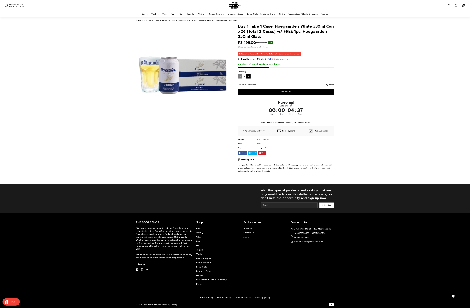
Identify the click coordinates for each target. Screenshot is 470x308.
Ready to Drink (203, 271)
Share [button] (331, 84)
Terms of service (243, 297)
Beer (198, 228)
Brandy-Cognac (204, 258)
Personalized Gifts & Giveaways (211, 279)
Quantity (242, 71)
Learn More (285, 59)
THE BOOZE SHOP (147, 222)
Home (138, 20)
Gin (198, 245)
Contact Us (248, 232)
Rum (198, 241)
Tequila (199, 249)
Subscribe (327, 205)
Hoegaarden (262, 148)
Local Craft (201, 266)
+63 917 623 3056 (16, 6)
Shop (199, 222)
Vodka (199, 254)
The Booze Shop (151, 304)
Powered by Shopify (168, 304)
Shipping (242, 47)
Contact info (299, 222)
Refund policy (224, 297)
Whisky (199, 232)
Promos (200, 283)
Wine (198, 237)
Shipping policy (262, 297)
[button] (448, 5)
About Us (248, 228)
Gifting (199, 275)
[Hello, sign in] (456, 5)
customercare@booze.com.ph (308, 241)
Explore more (252, 222)
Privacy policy (206, 297)
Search (246, 237)
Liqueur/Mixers (203, 262)
